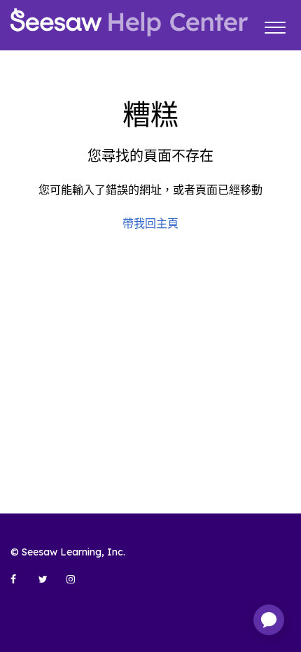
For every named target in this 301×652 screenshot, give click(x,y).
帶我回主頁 (150, 223)
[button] (274, 25)
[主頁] (129, 22)
